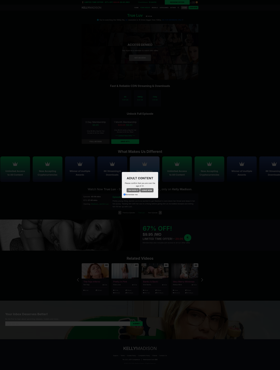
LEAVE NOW (147, 190)
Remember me (131, 195)
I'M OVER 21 (133, 190)
